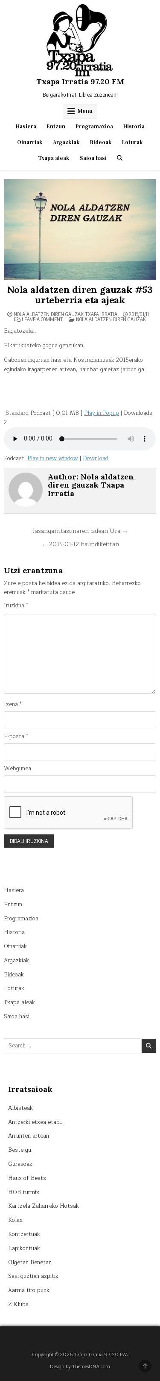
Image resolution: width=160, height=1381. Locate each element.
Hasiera (26, 126)
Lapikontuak (24, 1248)
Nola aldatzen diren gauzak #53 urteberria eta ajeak (80, 295)
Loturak (132, 142)
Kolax (15, 1220)
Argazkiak (66, 142)
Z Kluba (18, 1304)
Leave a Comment (42, 319)
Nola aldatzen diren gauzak (111, 319)
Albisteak (20, 1108)
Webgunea (17, 768)
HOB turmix (23, 1192)
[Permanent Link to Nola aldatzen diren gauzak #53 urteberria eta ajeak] (80, 229)
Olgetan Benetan (30, 1262)
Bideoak (101, 142)
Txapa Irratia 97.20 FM (80, 81)
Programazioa (94, 126)
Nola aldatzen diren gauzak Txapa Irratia (65, 314)
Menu (85, 111)
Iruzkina (16, 605)
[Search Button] (120, 158)
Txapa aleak (54, 158)
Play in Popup (101, 413)
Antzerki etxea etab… (36, 1122)
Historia (134, 126)
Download (95, 458)
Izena (13, 704)
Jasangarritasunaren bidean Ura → (80, 531)
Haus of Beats (27, 1178)
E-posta (16, 736)
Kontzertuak (24, 1234)
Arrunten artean (28, 1136)
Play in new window (52, 458)
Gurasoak (20, 1164)
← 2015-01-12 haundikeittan (80, 544)
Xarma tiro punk (28, 1290)
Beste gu (19, 1150)
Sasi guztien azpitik (33, 1276)
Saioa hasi (93, 158)
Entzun (56, 126)
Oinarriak (30, 142)
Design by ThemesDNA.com (80, 1367)
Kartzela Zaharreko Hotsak (43, 1206)
